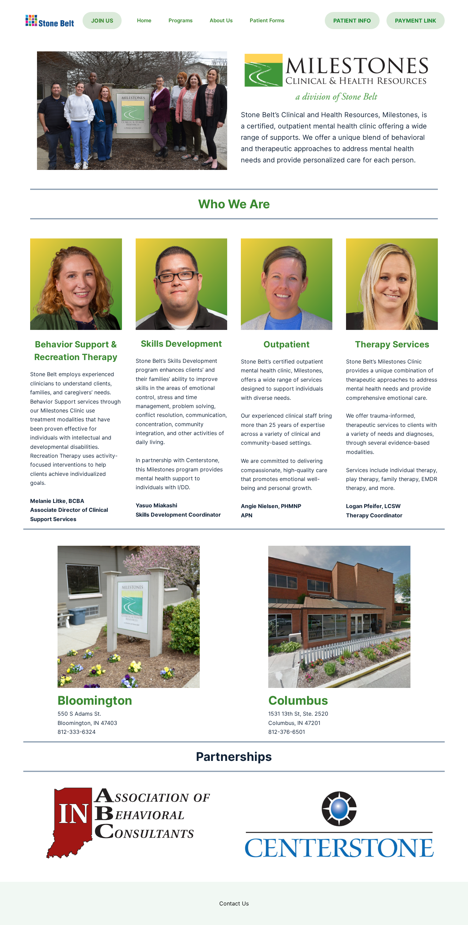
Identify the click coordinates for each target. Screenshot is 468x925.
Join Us (102, 20)
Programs (181, 20)
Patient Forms (267, 20)
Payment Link (415, 20)
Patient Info (352, 20)
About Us (221, 20)
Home (144, 20)
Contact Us (234, 903)
